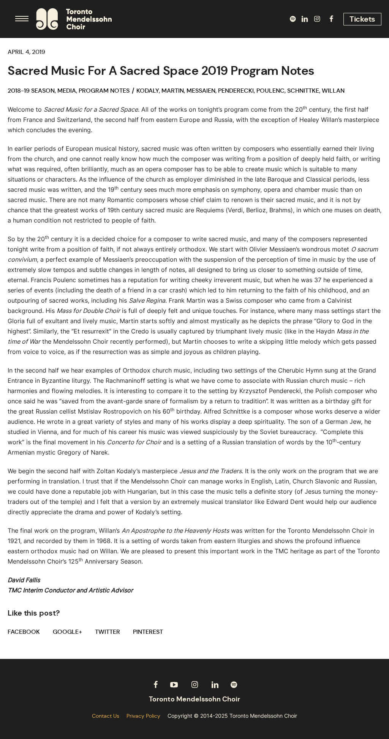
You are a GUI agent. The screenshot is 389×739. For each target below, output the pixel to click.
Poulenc (270, 91)
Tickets (362, 19)
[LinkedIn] (305, 19)
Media (66, 91)
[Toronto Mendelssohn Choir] (194, 699)
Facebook (24, 632)
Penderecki (236, 91)
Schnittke (303, 91)
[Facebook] (331, 19)
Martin (172, 91)
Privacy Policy (143, 715)
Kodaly (147, 91)
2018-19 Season (31, 91)
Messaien (201, 91)
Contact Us (105, 715)
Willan (333, 91)
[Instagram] (317, 19)
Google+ (67, 632)
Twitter (107, 632)
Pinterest (148, 632)
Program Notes (104, 91)
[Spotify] (292, 19)
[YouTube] (174, 684)
